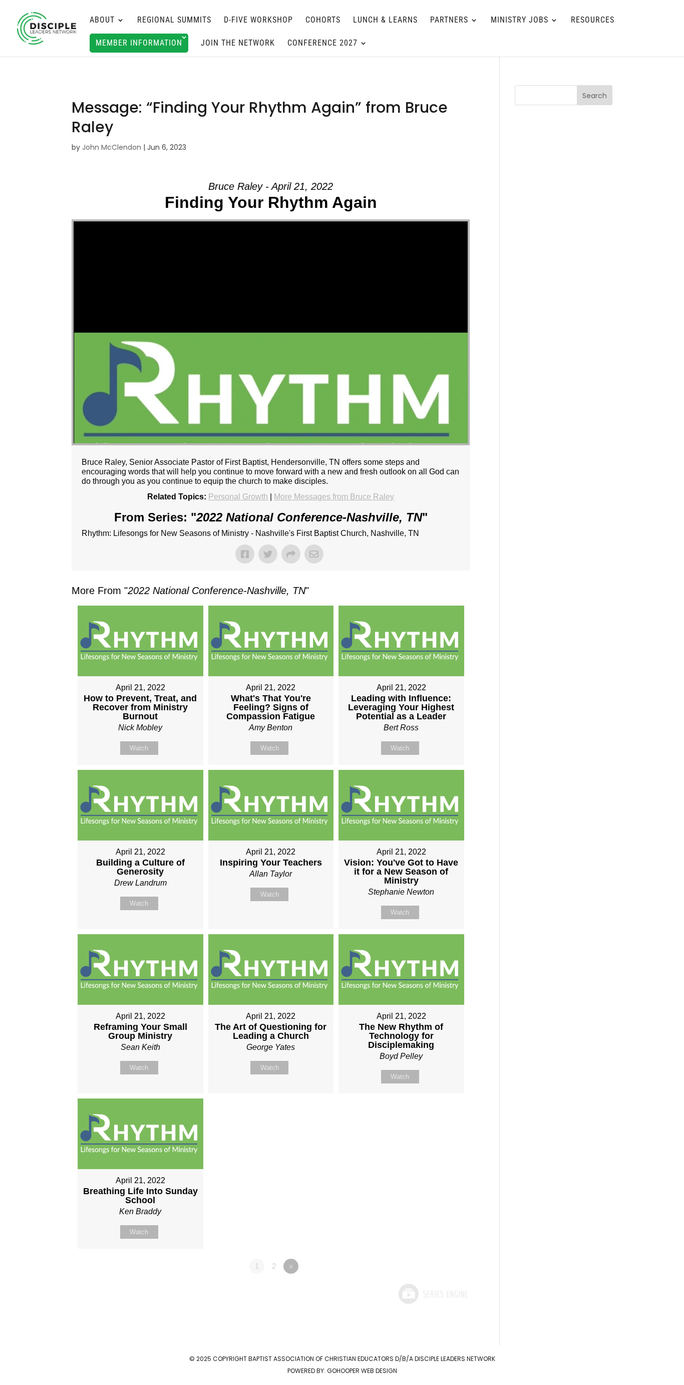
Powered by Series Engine (433, 1294)
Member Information (139, 43)
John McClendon (111, 147)
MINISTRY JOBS (519, 21)
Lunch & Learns (385, 21)
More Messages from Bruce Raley (334, 496)
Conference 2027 (322, 44)
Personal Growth (238, 496)
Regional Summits (174, 21)
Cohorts (322, 21)
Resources (592, 21)
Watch (139, 748)
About (102, 21)
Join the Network (238, 44)
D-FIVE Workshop (258, 21)
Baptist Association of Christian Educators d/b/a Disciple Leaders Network (371, 1358)
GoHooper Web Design (362, 1370)
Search (594, 96)
